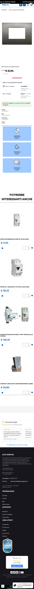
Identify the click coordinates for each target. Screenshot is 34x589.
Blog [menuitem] (3, 501)
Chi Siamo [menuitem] (4, 495)
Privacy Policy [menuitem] (5, 517)
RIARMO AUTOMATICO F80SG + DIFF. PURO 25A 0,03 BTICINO (16, 335)
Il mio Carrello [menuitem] (5, 533)
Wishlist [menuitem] (4, 530)
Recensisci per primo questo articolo (10, 66)
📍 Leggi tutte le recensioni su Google (17, 445)
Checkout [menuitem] (4, 536)
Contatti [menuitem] (4, 498)
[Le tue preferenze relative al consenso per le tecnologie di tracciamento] (2, 586)
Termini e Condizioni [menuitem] (7, 514)
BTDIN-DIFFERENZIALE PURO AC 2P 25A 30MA (14, 239)
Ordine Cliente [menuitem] (5, 504)
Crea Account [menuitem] (5, 527)
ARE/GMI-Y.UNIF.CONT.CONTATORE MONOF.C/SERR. (16, 383)
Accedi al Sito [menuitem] (5, 524)
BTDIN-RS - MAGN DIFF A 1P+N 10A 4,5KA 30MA (14, 287)
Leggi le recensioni (17, 566)
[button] (17, 33)
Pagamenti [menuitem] (5, 511)
